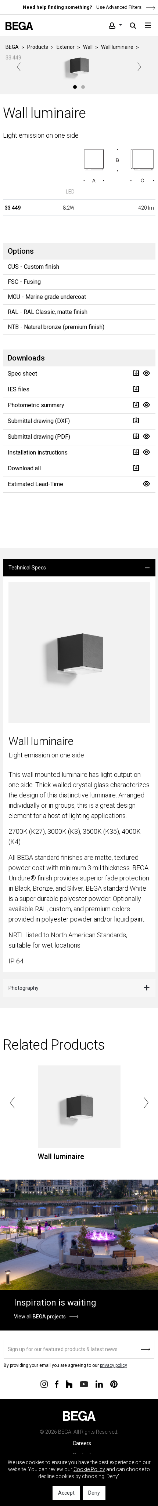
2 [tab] (83, 87)
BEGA (12, 47)
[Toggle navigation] (148, 25)
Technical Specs (27, 568)
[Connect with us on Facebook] (56, 1383)
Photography (23, 988)
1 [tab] (75, 87)
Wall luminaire (117, 47)
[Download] (136, 373)
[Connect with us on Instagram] (44, 1383)
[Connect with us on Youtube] (84, 1383)
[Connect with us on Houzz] (69, 1383)
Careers (82, 1443)
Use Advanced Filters (118, 7)
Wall (88, 47)
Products (37, 47)
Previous (18, 66)
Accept (66, 1493)
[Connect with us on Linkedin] (99, 1383)
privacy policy (113, 1365)
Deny (94, 1493)
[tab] (79, 567)
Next (139, 66)
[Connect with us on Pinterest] (114, 1383)
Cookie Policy (89, 1469)
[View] (146, 373)
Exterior (66, 47)
